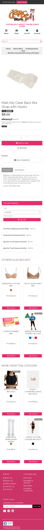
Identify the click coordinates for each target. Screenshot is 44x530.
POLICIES (28, 478)
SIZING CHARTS (10, 484)
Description (7, 170)
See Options (11, 308)
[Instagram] (13, 510)
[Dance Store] (22, 15)
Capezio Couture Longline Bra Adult (33, 438)
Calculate (22, 219)
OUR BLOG (8, 489)
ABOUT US (8, 478)
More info (15, 119)
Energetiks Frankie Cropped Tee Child (33, 332)
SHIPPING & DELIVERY (28, 482)
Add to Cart (23, 143)
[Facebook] (9, 510)
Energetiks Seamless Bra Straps (11, 439)
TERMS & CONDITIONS (28, 490)
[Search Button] (41, 41)
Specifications (19, 170)
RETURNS (28, 486)
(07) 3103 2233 (10, 2)
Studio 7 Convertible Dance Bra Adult (33, 392)
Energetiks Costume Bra (11, 285)
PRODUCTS (9, 481)
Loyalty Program (22, 2)
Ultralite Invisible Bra (11, 332)
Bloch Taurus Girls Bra (33, 285)
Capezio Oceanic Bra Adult (11, 391)
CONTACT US (9, 486)
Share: (4, 111)
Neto (19, 528)
